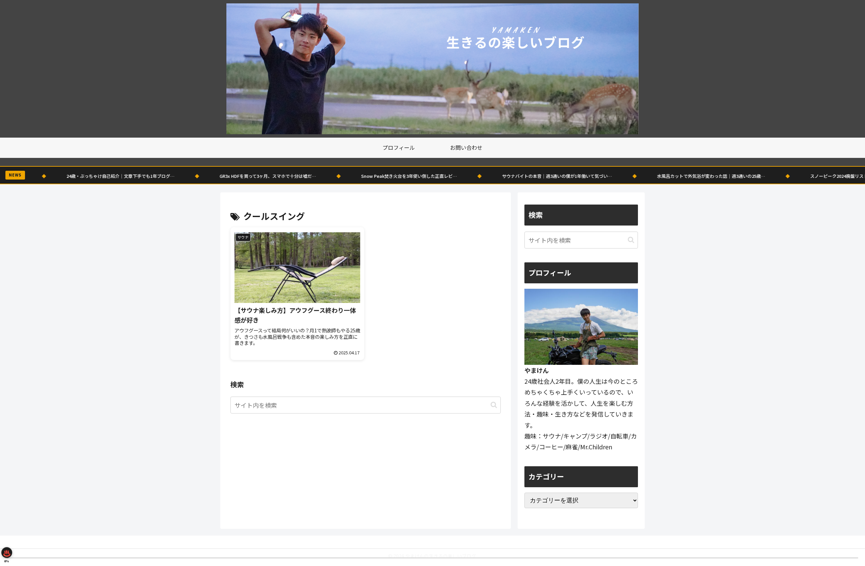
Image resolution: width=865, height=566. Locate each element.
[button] (494, 405)
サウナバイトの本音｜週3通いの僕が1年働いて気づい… (507, 176)
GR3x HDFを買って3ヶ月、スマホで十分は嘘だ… (217, 176)
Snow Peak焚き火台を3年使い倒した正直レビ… (359, 176)
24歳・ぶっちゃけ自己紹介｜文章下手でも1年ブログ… (70, 176)
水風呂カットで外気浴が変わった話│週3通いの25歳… (661, 176)
